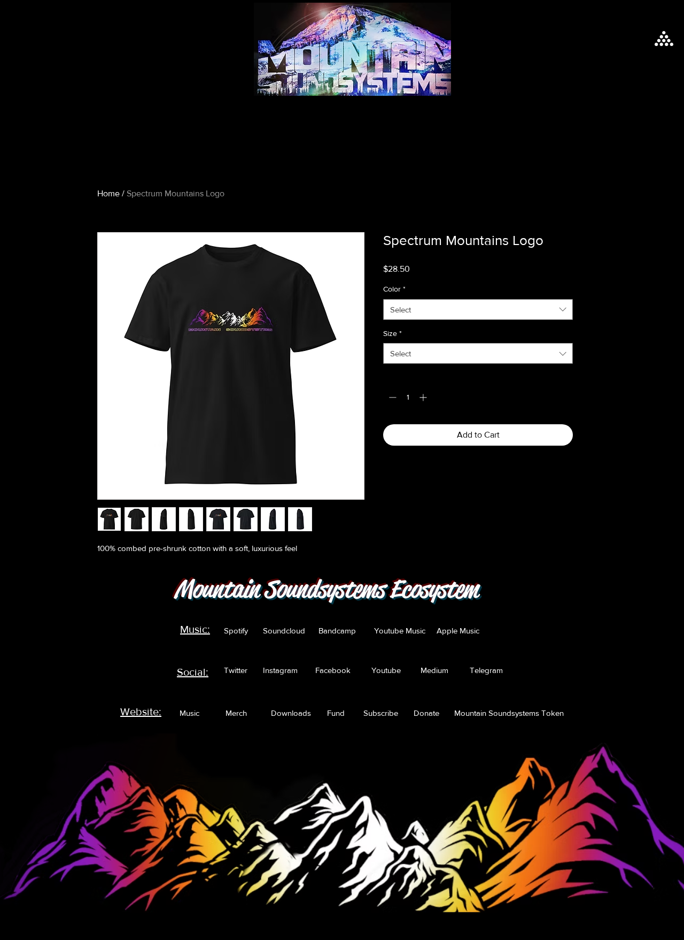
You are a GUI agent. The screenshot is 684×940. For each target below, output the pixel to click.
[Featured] (351, 49)
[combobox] (478, 309)
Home (108, 193)
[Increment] (424, 397)
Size (392, 333)
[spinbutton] (407, 397)
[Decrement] (391, 397)
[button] (664, 38)
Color (394, 289)
